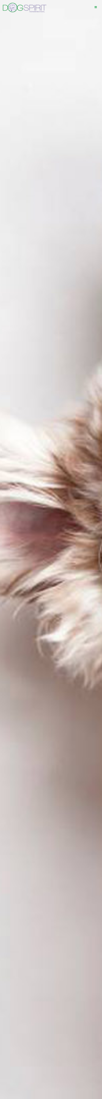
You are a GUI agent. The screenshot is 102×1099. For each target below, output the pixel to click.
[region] (51, 549)
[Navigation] (96, 7)
